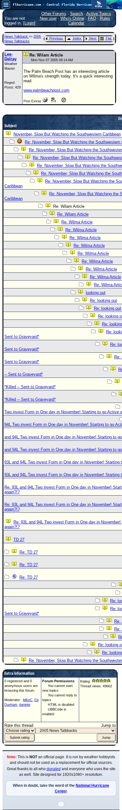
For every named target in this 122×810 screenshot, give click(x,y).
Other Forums (53, 13)
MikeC (28, 700)
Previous (56, 38)
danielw (24, 704)
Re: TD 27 (28, 552)
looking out (95, 292)
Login (29, 23)
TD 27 (18, 539)
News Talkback (16, 36)
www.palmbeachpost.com (46, 90)
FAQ (92, 18)
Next (92, 38)
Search (76, 13)
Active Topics (98, 13)
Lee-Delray (10, 56)
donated (54, 769)
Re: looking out (103, 300)
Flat (108, 38)
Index (77, 38)
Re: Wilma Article (77, 222)
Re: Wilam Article (73, 214)
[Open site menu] (6, 5)
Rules (105, 18)
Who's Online (72, 18)
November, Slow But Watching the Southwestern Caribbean (67, 134)
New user (48, 18)
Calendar (76, 23)
